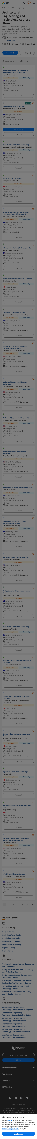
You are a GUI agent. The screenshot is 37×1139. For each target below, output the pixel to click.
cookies (10, 1120)
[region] (18, 1126)
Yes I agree (18, 1134)
